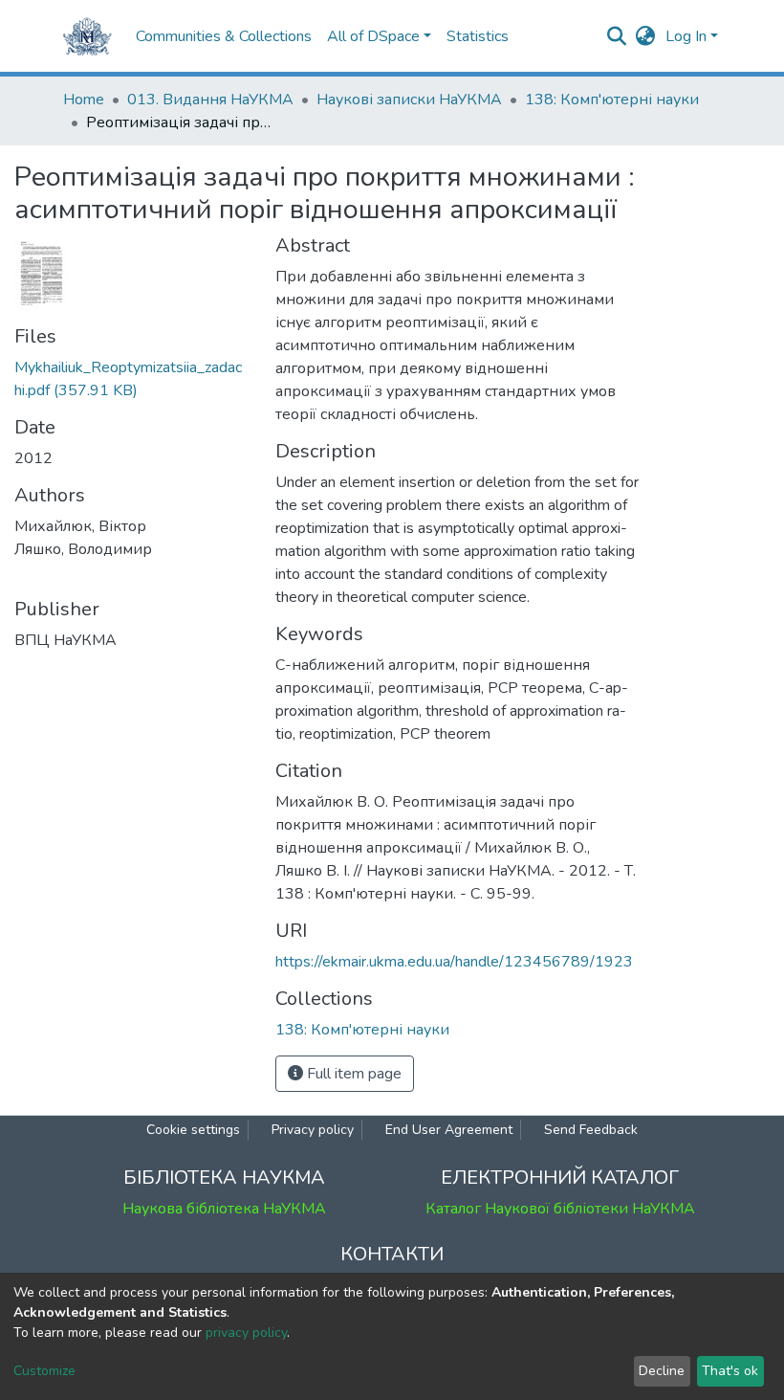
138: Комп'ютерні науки (612, 99)
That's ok (730, 1371)
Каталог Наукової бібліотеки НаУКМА (560, 1208)
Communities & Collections (224, 36)
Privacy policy (313, 1130)
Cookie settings (193, 1130)
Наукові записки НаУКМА (409, 99)
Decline (662, 1371)
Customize (44, 1371)
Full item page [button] (352, 1073)
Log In (686, 36)
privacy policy (246, 1332)
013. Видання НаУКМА (210, 99)
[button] (646, 36)
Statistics (477, 36)
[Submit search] (617, 36)
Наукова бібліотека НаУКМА (224, 1208)
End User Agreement (448, 1130)
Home (83, 99)
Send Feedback (591, 1130)
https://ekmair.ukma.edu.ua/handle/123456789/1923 (454, 961)
